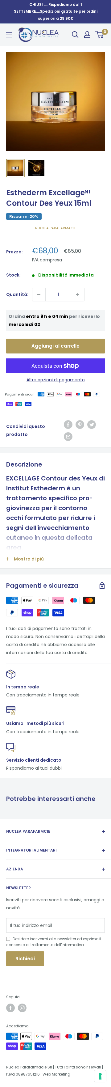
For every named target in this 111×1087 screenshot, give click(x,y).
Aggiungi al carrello (55, 346)
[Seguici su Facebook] (10, 1008)
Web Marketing (56, 1074)
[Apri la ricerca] (75, 34)
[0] (100, 34)
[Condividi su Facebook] (68, 424)
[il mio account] (87, 34)
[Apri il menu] (9, 34)
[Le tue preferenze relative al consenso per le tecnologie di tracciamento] (100, 1076)
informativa (73, 944)
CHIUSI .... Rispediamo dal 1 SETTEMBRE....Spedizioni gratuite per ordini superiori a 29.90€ (55, 11)
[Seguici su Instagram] (22, 1008)
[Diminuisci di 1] (38, 294)
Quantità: (17, 294)
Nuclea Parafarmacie (55, 228)
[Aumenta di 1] (77, 294)
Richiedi (25, 958)
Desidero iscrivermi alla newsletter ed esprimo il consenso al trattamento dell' (53, 941)
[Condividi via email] (68, 436)
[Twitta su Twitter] (91, 424)
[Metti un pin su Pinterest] (80, 424)
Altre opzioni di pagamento (56, 380)
